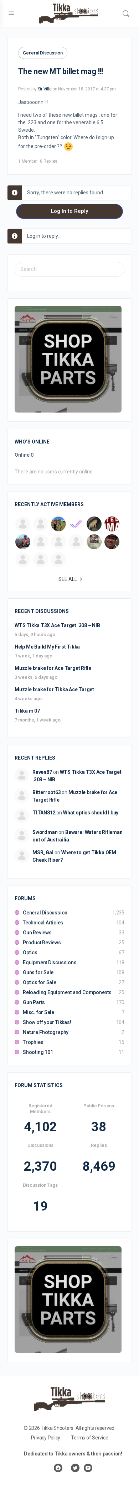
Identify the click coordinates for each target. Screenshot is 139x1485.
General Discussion (43, 53)
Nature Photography (45, 1032)
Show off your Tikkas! (47, 1022)
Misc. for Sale (38, 1012)
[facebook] (58, 1468)
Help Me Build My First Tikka (47, 647)
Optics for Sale (39, 982)
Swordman (44, 832)
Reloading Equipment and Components (67, 992)
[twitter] (75, 1468)
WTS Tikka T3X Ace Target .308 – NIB (57, 625)
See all (67, 579)
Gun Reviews (37, 932)
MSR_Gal (42, 852)
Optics (30, 952)
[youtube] (88, 1468)
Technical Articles (43, 922)
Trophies (33, 1042)
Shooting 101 (38, 1052)
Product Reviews (42, 942)
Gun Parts (34, 1002)
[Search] (126, 13)
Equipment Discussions (50, 962)
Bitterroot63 (46, 792)
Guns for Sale (38, 972)
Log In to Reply (69, 211)
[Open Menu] (11, 12)
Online (24, 455)
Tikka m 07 (27, 711)
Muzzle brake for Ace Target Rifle (53, 668)
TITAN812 (43, 812)
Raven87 (42, 772)
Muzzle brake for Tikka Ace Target (54, 689)
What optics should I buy (90, 812)
